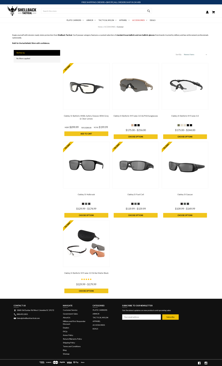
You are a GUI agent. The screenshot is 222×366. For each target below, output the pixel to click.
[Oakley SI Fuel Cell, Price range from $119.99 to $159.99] (135, 165)
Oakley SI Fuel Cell (135, 194)
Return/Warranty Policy (72, 339)
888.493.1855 (22, 314)
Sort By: (179, 54)
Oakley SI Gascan (185, 194)
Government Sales (70, 314)
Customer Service (70, 310)
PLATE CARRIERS (74, 20)
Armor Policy (68, 335)
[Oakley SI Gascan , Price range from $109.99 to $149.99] (185, 165)
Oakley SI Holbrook (86, 194)
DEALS (152, 20)
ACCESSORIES (138, 20)
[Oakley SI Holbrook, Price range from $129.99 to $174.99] (86, 165)
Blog (65, 350)
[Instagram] (206, 363)
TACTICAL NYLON (106, 20)
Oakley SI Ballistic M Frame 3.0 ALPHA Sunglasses (135, 116)
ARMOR (89, 20)
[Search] (148, 11)
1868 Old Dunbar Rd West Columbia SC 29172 (35, 310)
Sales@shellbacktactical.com (28, 318)
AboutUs (66, 317)
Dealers (66, 328)
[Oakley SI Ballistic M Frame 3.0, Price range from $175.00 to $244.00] (185, 86)
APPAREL (123, 20)
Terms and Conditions (72, 346)
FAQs (65, 331)
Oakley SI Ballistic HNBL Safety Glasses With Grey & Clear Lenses (86, 117)
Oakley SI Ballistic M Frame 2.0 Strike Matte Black (86, 273)
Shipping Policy (69, 343)
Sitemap (66, 354)
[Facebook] (199, 363)
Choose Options (135, 137)
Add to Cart (86, 134)
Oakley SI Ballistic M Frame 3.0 (185, 116)
